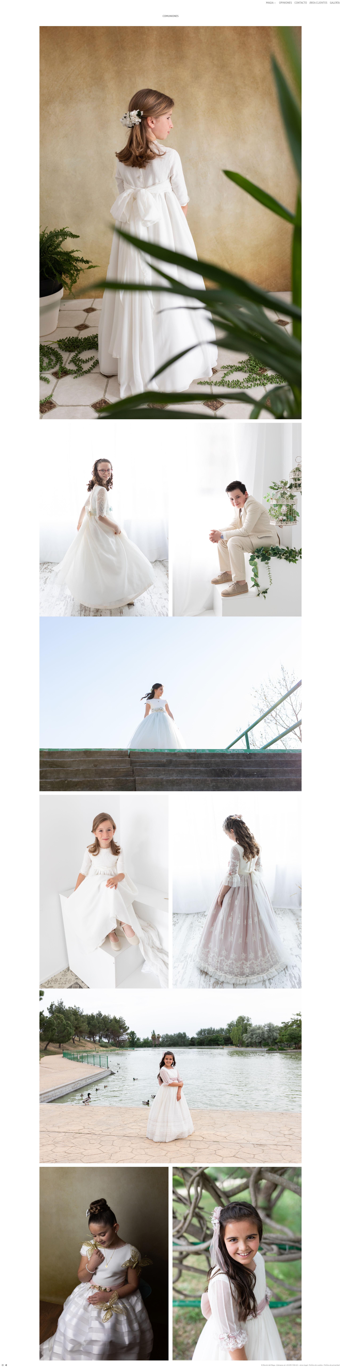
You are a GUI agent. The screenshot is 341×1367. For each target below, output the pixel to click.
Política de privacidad (332, 1365)
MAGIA (269, 2)
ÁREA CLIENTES (318, 2)
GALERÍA (335, 2)
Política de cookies (316, 1365)
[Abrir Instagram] (2, 1365)
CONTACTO (301, 2)
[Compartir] (6, 1365)
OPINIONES (285, 2)
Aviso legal (304, 1365)
